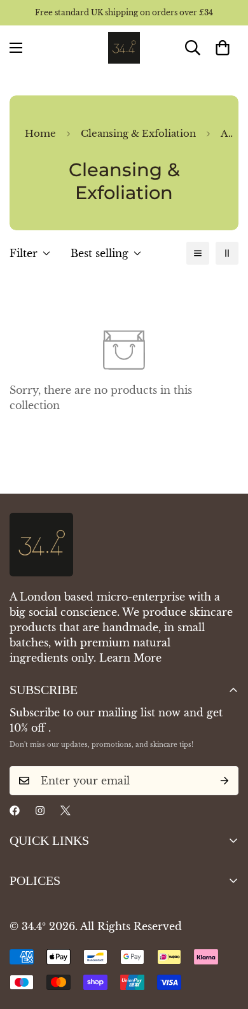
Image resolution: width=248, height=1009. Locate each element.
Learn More (130, 657)
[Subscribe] (224, 780)
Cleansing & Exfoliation (138, 133)
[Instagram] (40, 810)
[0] (222, 48)
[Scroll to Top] (225, 941)
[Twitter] (65, 810)
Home (40, 133)
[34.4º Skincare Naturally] (124, 47)
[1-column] (197, 253)
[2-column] (227, 253)
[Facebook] (15, 810)
